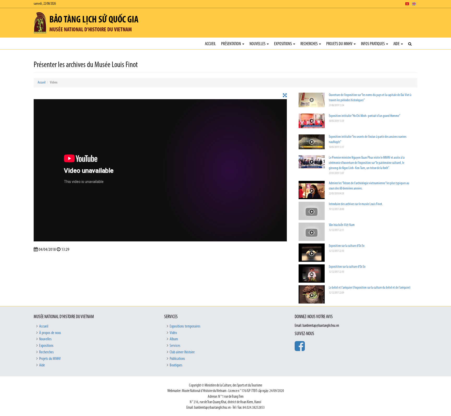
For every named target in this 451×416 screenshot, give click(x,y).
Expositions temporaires (185, 326)
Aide (396, 44)
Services (175, 346)
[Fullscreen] (285, 95)
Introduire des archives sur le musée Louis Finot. (356, 204)
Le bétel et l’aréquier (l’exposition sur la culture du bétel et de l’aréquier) (370, 288)
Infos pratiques (373, 44)
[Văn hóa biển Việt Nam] (312, 232)
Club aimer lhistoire (182, 352)
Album (174, 339)
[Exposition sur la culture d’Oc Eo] (312, 253)
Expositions (283, 44)
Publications (177, 359)
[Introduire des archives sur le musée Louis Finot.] (312, 211)
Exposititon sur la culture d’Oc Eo (347, 267)
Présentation (231, 44)
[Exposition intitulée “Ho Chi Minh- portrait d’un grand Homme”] (312, 121)
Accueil (210, 44)
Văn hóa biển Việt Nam (342, 225)
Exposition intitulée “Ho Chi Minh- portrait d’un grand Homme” (364, 116)
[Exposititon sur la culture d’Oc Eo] (312, 274)
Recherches (309, 44)
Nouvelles (258, 44)
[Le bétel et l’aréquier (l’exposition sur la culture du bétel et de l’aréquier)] (312, 295)
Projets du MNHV (339, 44)
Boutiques (176, 365)
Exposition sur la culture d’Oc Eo (346, 246)
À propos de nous (50, 333)
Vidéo (173, 333)
